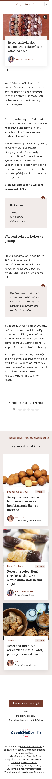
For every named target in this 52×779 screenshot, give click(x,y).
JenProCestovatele (31, 768)
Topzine (27, 765)
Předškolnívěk (15, 765)
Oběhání (15, 762)
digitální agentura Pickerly (21, 756)
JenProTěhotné (29, 762)
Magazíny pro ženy (26, 715)
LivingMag (24, 772)
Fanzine (36, 765)
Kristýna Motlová (24, 59)
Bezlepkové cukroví (17, 491)
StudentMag (13, 768)
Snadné (40, 492)
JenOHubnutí (37, 772)
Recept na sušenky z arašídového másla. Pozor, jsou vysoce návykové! (25, 650)
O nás (26, 711)
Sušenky (11, 640)
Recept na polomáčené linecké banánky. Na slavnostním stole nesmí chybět (24, 578)
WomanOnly (22, 759)
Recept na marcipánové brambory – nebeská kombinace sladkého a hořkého (23, 504)
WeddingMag (11, 772)
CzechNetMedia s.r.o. (31, 746)
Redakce (19, 517)
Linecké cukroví (15, 566)
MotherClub (36, 759)
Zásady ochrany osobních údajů (26, 720)
